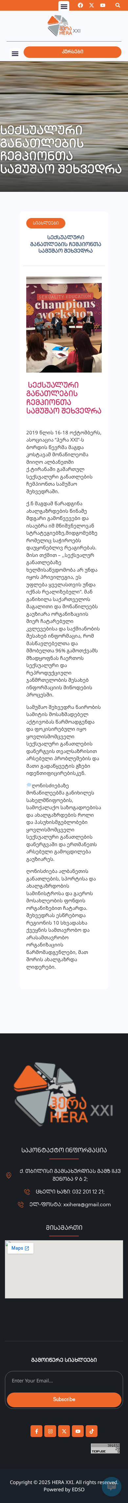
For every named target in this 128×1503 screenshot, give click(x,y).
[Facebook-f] (36, 1431)
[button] (63, 6)
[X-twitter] (91, 5)
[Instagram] (50, 1431)
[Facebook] (80, 5)
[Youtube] (102, 5)
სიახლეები (46, 223)
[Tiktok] (91, 1431)
